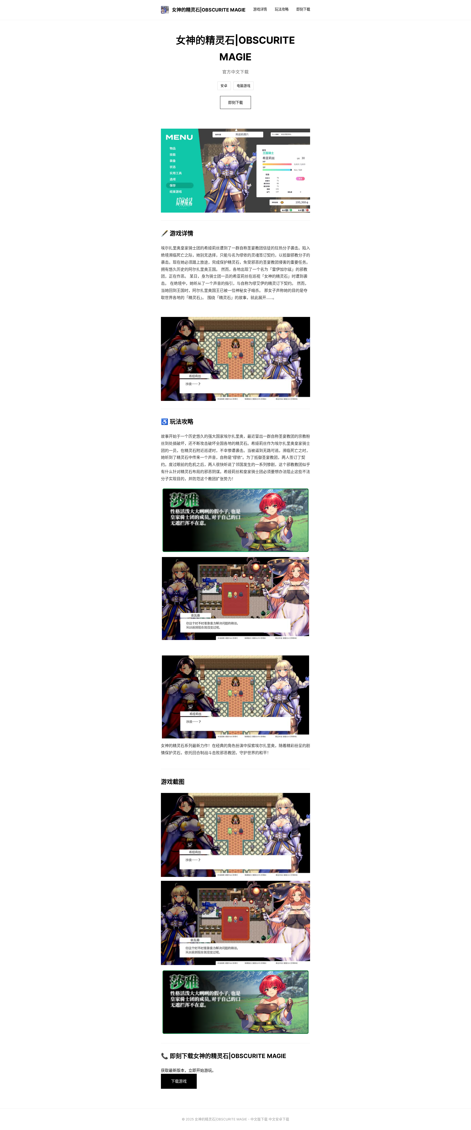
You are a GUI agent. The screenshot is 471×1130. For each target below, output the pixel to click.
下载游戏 (179, 1081)
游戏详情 (260, 9)
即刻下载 (303, 9)
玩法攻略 (281, 9)
